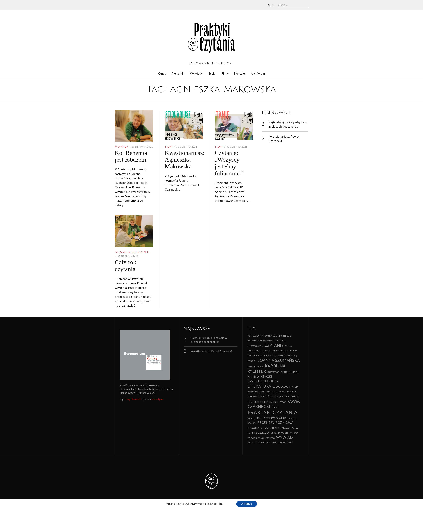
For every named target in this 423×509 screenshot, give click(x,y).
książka (253, 376)
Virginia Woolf (279, 433)
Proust (252, 418)
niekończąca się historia (275, 396)
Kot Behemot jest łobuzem (131, 156)
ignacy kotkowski (273, 355)
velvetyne (157, 399)
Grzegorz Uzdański (276, 351)
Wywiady (196, 73)
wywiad (284, 437)
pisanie (275, 407)
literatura (259, 386)
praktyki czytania (273, 412)
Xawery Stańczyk (259, 442)
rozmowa (284, 422)
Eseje (212, 73)
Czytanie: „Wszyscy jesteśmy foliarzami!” (230, 163)
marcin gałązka (276, 391)
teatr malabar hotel (285, 427)
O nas (162, 73)
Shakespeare (255, 428)
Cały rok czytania (125, 265)
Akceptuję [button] (246, 503)
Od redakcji (140, 252)
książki (266, 376)
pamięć (264, 402)
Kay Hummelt (133, 399)
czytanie (274, 345)
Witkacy (294, 433)
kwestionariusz (263, 381)
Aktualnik (178, 73)
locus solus (280, 387)
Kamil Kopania (256, 366)
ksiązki (294, 372)
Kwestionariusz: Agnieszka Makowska (185, 160)
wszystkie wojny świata (261, 438)
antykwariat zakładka (261, 340)
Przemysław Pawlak (271, 418)
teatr (266, 427)
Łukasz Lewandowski (282, 443)
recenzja (265, 422)
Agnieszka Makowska (260, 336)
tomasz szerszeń (259, 432)
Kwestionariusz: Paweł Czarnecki (211, 351)
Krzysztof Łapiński (278, 372)
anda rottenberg (282, 336)
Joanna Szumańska (279, 360)
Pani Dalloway (277, 402)
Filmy (225, 73)
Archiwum (258, 73)
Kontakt (239, 73)
